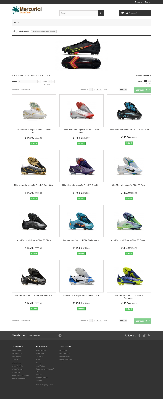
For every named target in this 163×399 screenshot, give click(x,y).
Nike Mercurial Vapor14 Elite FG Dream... (129, 240)
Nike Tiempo (16, 357)
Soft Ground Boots (19, 378)
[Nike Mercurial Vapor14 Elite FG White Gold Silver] (34, 111)
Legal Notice (40, 366)
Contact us (138, 2)
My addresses (64, 357)
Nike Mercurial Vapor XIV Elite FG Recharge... (129, 296)
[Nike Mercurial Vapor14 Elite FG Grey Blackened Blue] (129, 166)
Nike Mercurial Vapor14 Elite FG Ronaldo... (81, 185)
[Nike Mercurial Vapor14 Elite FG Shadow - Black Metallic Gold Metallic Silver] (34, 276)
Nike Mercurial (17, 353)
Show (45, 81)
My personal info (65, 360)
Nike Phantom (17, 350)
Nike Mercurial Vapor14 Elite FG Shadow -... (33, 295)
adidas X (15, 360)
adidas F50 (16, 372)
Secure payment (41, 377)
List (150, 83)
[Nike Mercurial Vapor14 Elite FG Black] (34, 221)
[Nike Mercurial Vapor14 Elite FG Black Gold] (34, 166)
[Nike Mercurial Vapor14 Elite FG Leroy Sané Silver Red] (81, 111)
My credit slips (64, 353)
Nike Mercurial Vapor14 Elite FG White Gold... (33, 131)
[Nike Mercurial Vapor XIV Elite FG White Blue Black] (81, 276)
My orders (63, 350)
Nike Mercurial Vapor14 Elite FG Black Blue (129, 130)
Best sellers (40, 353)
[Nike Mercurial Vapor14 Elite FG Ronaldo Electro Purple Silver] (81, 166)
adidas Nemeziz (17, 369)
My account (65, 346)
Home (17, 22)
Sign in (147, 2)
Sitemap (39, 381)
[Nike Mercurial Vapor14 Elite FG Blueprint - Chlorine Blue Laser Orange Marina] (81, 221)
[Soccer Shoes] (34, 10)
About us (39, 374)
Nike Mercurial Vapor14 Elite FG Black (34, 240)
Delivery (39, 363)
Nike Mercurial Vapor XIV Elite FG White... (81, 295)
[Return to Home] (14, 31)
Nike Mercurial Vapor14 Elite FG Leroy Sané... (81, 131)
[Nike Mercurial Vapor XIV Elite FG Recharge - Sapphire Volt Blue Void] (129, 276)
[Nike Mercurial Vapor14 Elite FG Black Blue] (129, 111)
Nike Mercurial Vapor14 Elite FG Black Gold (33, 185)
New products (41, 350)
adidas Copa (16, 363)
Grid (146, 83)
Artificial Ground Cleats (20, 375)
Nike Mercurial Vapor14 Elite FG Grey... (129, 185)
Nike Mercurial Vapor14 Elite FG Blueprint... (81, 240)
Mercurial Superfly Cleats (44, 385)
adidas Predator (17, 366)
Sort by (14, 81)
